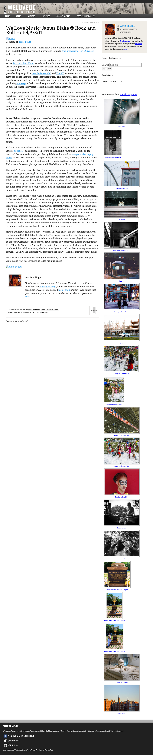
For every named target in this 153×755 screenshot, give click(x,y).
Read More (118, 731)
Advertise (46, 16)
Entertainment (34, 310)
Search (105, 65)
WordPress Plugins (34, 750)
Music (43, 310)
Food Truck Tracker (86, 16)
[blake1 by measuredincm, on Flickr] (10, 39)
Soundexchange (48, 287)
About (18, 16)
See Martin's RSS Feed (128, 29)
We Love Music (52, 310)
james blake (26, 312)
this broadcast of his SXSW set (78, 51)
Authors (31, 16)
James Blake (24, 42)
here (27, 297)
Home (7, 16)
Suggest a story (63, 16)
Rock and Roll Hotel (23, 63)
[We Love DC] (78, 9)
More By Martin (125, 32)
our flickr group (128, 94)
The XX (60, 73)
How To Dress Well (41, 73)
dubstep (21, 83)
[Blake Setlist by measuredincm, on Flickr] (14, 267)
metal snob (64, 290)
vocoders (18, 151)
